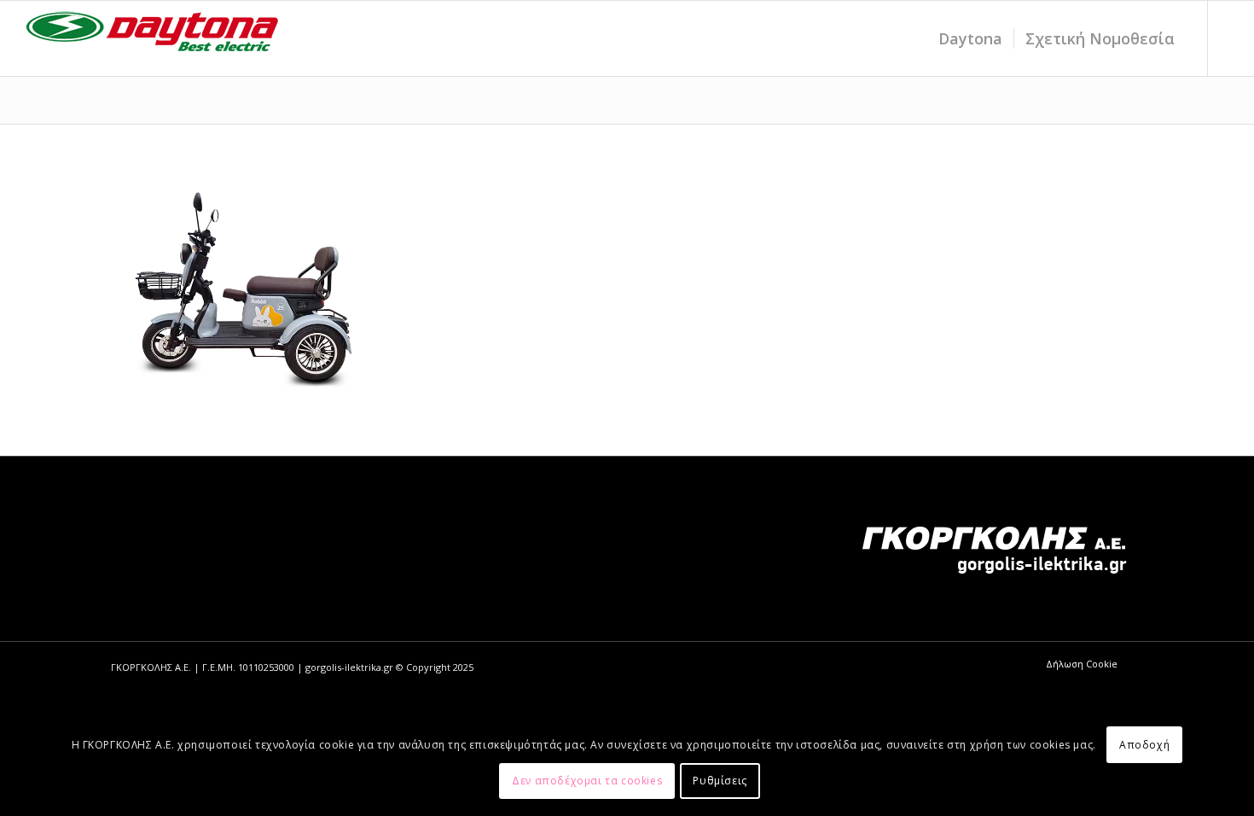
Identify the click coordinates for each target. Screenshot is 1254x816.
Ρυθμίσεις (719, 780)
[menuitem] (970, 38)
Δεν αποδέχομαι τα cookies (587, 780)
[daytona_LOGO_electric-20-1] (153, 38)
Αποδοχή (1144, 744)
